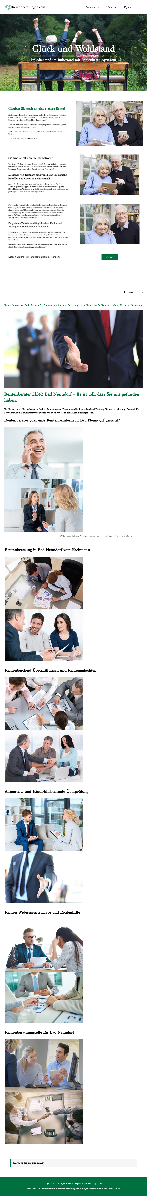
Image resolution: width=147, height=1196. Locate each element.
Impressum (79, 1184)
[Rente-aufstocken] (109, 201)
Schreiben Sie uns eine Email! (28, 1163)
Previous (128, 292)
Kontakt (99, 1184)
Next (138, 292)
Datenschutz (90, 1184)
